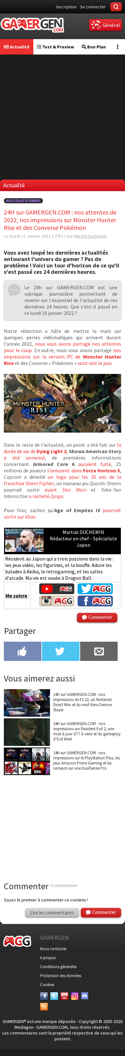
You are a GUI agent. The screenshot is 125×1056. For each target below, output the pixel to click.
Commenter (100, 617)
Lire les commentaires (52, 912)
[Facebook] (44, 996)
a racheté (46, 496)
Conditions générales (58, 966)
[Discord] (85, 996)
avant (65, 489)
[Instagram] (75, 996)
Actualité (19, 47)
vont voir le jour (95, 363)
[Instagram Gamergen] (57, 604)
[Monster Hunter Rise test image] (62, 430)
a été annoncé (24, 457)
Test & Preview (57, 47)
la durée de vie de (62, 448)
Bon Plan (96, 47)
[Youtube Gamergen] (57, 592)
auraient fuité (94, 464)
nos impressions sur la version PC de (62, 356)
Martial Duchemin (90, 236)
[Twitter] (54, 996)
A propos (48, 957)
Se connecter (93, 7)
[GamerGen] (32, 25)
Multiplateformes (23, 201)
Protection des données (60, 975)
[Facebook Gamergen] (95, 604)
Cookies (47, 984)
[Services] (44, 1006)
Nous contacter (53, 948)
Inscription (66, 7)
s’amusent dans (83, 470)
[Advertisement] (62, 117)
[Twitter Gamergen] (95, 592)
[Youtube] (64, 996)
